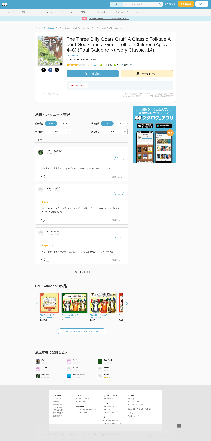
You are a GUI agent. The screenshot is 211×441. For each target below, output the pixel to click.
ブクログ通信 (58, 413)
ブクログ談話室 (58, 407)
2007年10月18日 (53, 234)
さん (52, 151)
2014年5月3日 (52, 154)
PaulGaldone (72, 55)
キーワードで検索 (82, 399)
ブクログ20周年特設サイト (111, 423)
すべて (41, 139)
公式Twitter (131, 413)
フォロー (119, 157)
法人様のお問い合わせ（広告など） (140, 409)
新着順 (65, 123)
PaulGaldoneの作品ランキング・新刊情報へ (82, 331)
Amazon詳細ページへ (148, 74)
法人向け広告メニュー (136, 404)
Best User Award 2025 (110, 420)
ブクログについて (108, 399)
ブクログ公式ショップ (110, 412)
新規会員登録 (186, 4)
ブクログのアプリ (108, 407)
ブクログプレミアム (109, 409)
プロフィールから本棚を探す (86, 409)
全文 (121, 123)
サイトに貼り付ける (50, 94)
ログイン (201, 4)
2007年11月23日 (53, 191)
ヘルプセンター (133, 401)
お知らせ (131, 399)
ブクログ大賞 (58, 410)
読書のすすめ (58, 416)
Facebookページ (134, 416)
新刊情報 (56, 401)
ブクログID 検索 (82, 412)
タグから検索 (81, 401)
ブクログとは (170, 4)
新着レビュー (58, 404)
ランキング (57, 399)
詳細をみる (117, 177)
